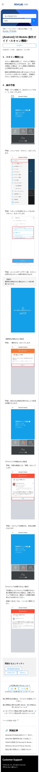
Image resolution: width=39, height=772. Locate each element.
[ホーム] (21, 4)
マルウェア (11, 673)
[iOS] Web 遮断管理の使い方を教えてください (21, 739)
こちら (23, 601)
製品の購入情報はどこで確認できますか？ (19, 749)
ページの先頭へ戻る (10, 720)
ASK (4, 29)
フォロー (19, 45)
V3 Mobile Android (13, 669)
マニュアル (12, 29)
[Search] (33, 21)
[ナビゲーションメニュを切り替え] (2, 4)
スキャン (23, 673)
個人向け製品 (23, 29)
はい (12, 688)
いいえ (23, 688)
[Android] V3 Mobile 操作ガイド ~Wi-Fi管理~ (20, 735)
